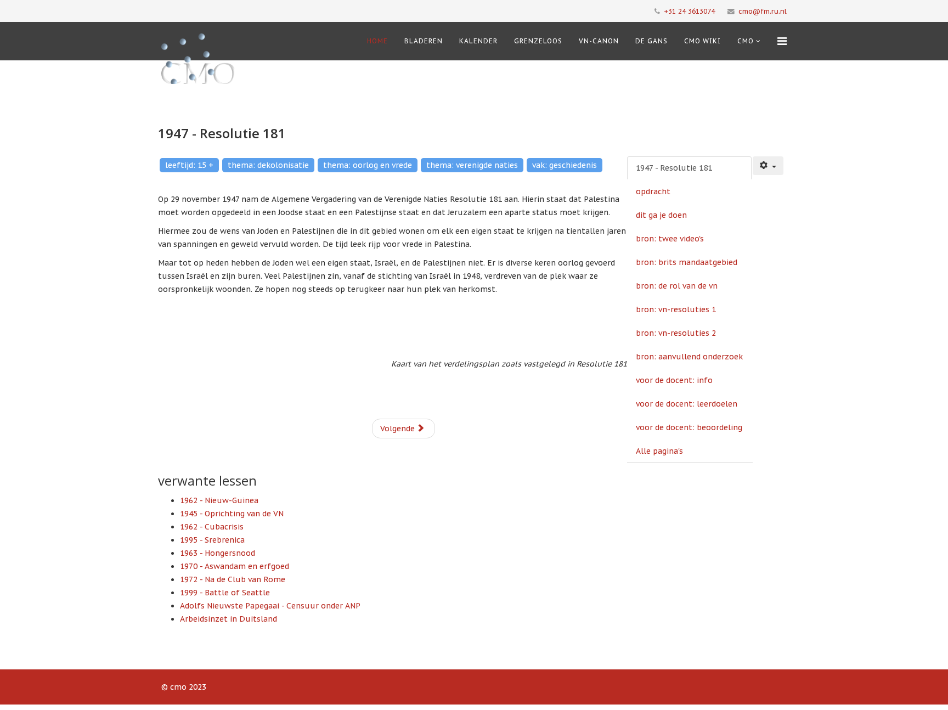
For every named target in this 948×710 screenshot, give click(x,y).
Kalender (478, 41)
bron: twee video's (670, 239)
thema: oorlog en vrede (367, 165)
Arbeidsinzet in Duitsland (228, 619)
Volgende (398, 428)
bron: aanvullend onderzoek (689, 357)
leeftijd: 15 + (189, 165)
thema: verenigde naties (472, 165)
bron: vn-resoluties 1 (676, 309)
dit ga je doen (661, 215)
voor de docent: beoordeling (689, 427)
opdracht (653, 191)
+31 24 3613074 (689, 11)
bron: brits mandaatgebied (686, 262)
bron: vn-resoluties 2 (676, 333)
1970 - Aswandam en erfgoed (234, 566)
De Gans (651, 41)
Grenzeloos (538, 41)
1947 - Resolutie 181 (674, 168)
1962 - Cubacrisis (212, 527)
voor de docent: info (674, 380)
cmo (745, 41)
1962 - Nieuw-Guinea (219, 500)
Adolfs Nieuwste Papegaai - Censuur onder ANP (270, 606)
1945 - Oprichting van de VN (232, 514)
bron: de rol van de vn (677, 286)
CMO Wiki (702, 41)
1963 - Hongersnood (217, 553)
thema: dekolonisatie (268, 165)
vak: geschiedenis (564, 165)
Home (377, 41)
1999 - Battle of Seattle (225, 593)
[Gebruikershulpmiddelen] (768, 165)
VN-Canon (599, 41)
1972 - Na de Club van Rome (232, 579)
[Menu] (782, 41)
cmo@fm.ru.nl (762, 11)
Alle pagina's (659, 451)
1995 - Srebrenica (212, 540)
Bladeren (423, 41)
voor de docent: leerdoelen (686, 404)
